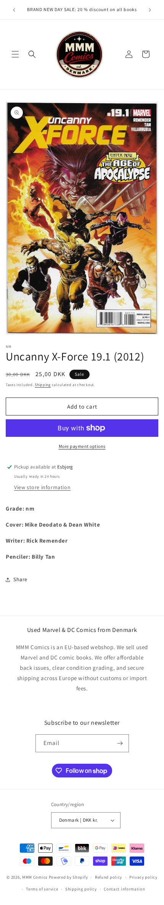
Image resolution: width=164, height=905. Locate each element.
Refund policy (108, 877)
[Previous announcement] (14, 10)
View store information (42, 487)
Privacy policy (143, 877)
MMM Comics (35, 877)
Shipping (43, 384)
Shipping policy (81, 889)
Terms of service (42, 889)
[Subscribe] (120, 743)
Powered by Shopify (68, 877)
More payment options (82, 446)
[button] (15, 54)
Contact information (124, 889)
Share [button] (20, 579)
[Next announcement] (149, 10)
